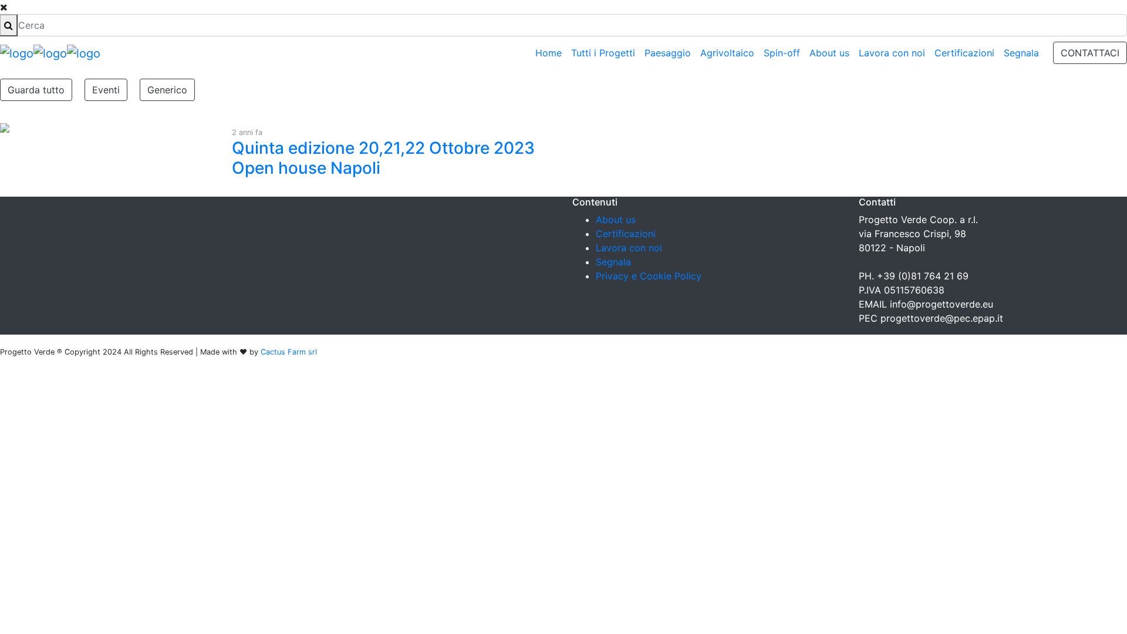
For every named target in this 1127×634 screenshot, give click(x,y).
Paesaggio (668, 53)
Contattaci (1090, 53)
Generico (167, 90)
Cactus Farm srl (289, 352)
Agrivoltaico (727, 53)
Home (548, 53)
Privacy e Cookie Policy (648, 276)
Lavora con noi (892, 53)
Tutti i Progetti (603, 53)
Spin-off (782, 53)
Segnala (1021, 53)
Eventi (106, 90)
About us (829, 53)
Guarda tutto (36, 90)
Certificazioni (964, 53)
